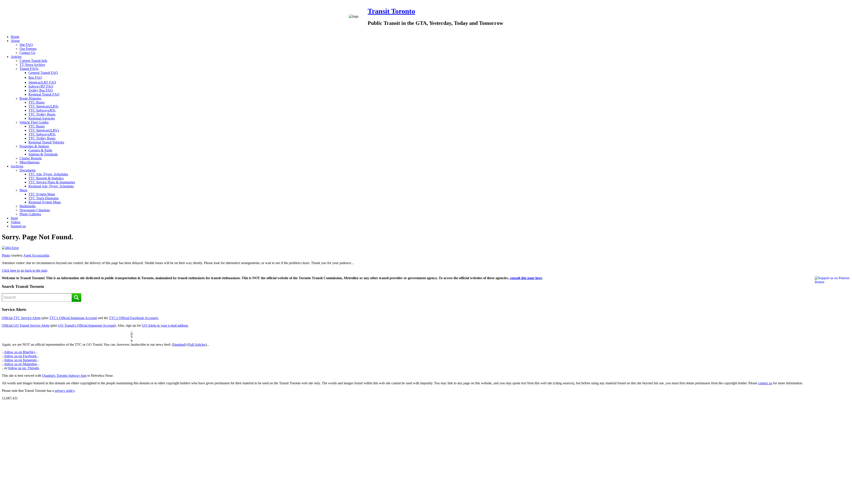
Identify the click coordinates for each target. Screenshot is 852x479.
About (15, 41)
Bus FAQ (35, 77)
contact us (765, 383)
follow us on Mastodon (20, 364)
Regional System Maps (44, 202)
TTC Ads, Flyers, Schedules (48, 174)
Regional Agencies (41, 118)
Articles (16, 57)
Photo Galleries (30, 214)
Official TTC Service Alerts (21, 318)
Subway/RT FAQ (40, 86)
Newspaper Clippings (35, 210)
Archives (17, 166)
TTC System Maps (41, 194)
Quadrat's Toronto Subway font (64, 375)
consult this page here (526, 278)
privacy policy (65, 391)
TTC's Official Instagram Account (73, 318)
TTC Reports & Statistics (46, 178)
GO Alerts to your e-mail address (165, 325)
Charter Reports (31, 158)
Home (15, 37)
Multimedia (28, 206)
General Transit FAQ (43, 73)
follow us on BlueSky (19, 352)
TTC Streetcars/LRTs (43, 106)
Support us (18, 226)
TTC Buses (36, 102)
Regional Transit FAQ (43, 94)
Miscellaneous (29, 162)
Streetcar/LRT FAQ (42, 82)
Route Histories (30, 98)
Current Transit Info (33, 61)
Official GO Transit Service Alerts (25, 325)
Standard (179, 344)
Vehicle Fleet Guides (34, 122)
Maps (23, 190)
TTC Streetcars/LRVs (43, 130)
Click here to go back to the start (24, 270)
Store (14, 218)
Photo (6, 255)
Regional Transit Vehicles (46, 142)
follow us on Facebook (20, 356)
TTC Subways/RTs (41, 110)
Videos (15, 222)
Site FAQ (26, 45)
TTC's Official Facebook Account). (134, 318)
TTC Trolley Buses (41, 114)
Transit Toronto (391, 11)
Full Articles (196, 344)
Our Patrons (28, 49)
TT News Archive (32, 65)
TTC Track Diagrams (43, 198)
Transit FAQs (29, 69)
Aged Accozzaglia (36, 255)
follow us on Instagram (20, 360)
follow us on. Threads (23, 368)
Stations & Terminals (43, 154)
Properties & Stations (34, 146)
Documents (28, 170)
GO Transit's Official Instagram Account (86, 325)
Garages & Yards (40, 150)
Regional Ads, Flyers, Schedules (51, 186)
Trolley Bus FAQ (40, 90)
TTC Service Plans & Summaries (51, 182)
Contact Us (27, 53)
